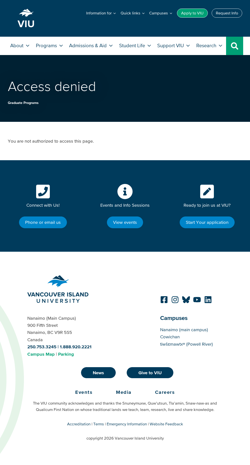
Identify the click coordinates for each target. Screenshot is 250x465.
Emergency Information (127, 424)
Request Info (227, 13)
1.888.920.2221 (76, 346)
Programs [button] (47, 45)
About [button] (17, 45)
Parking (66, 354)
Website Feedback (166, 424)
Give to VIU (150, 372)
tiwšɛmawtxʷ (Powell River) (186, 344)
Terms (98, 424)
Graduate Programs (23, 103)
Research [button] (207, 45)
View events (125, 222)
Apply (192, 13)
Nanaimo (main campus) (184, 329)
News (98, 372)
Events (84, 392)
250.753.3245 (41, 346)
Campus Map (41, 354)
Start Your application (207, 222)
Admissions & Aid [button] (88, 45)
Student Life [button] (132, 45)
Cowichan (170, 336)
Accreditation (79, 424)
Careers (165, 392)
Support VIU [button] (171, 45)
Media (124, 392)
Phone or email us (43, 222)
